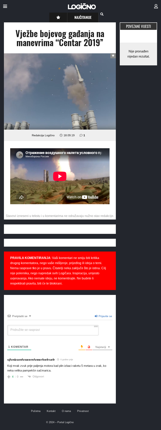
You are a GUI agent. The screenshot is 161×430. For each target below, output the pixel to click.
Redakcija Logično (43, 135)
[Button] (58, 17)
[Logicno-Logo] (82, 6)
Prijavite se (105, 316)
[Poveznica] (156, 6)
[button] (5, 6)
